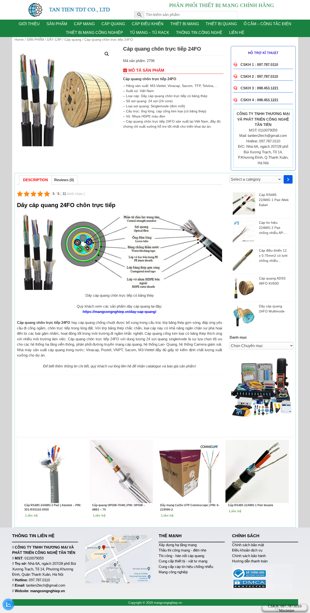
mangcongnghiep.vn (47, 591)
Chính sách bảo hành (249, 556)
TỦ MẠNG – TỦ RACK (149, 33)
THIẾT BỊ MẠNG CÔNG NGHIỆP (94, 33)
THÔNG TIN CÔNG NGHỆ (199, 33)
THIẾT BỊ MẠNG (184, 24)
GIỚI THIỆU (29, 24)
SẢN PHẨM (56, 24)
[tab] (35, 180)
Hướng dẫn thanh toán (250, 561)
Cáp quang (72, 39)
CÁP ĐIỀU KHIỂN (147, 24)
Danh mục (238, 337)
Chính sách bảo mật (248, 545)
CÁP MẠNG (84, 24)
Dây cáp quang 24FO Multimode (272, 308)
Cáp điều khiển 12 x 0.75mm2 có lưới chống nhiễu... (273, 255)
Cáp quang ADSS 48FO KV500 (272, 280)
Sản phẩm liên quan (156, 432)
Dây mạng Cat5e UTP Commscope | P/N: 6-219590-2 (189, 507)
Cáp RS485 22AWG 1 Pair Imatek (250, 505)
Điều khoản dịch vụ (247, 550)
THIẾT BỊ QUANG (221, 24)
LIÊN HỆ (236, 33)
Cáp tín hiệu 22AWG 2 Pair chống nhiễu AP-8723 (271, 228)
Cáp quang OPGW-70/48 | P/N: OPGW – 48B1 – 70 (118, 507)
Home (19, 39)
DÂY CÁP (54, 39)
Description (35, 180)
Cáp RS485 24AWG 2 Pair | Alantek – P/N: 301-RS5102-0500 (52, 507)
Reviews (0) (64, 180)
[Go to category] (288, 179)
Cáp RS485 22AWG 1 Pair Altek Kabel (274, 200)
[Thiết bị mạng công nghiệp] (69, 10)
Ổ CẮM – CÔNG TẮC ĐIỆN (267, 24)
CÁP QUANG (113, 24)
